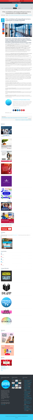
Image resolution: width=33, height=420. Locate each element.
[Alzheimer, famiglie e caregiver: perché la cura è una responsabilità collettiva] (16, 381)
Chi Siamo (19, 8)
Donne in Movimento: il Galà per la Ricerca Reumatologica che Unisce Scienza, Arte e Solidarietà (14, 117)
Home (2, 8)
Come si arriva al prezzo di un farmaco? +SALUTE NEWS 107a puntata (28, 383)
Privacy (2, 404)
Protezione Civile (3, 368)
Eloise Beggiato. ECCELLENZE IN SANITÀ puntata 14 (27, 395)
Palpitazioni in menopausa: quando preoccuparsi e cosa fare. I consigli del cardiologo (28, 398)
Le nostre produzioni (8, 8)
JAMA (2, 370)
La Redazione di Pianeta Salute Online (21, 99)
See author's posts (16, 107)
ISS (1, 369)
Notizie (14, 8)
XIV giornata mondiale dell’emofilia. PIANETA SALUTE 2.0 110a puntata (27, 388)
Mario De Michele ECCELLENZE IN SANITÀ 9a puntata (28, 406)
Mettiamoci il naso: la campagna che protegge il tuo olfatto (23, 119)
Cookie (4, 404)
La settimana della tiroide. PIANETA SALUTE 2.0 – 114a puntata (27, 385)
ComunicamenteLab (25, 416)
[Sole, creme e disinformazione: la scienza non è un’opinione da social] (19, 383)
